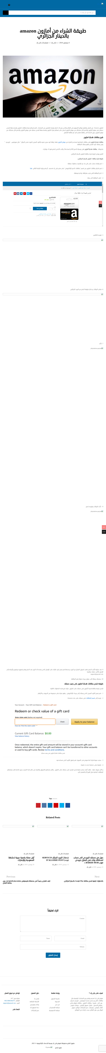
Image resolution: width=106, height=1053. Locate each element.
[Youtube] (11, 1016)
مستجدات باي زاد (42, 43)
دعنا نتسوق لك (34, 1008)
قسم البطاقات (90, 698)
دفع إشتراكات (35, 1010)
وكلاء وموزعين (34, 1005)
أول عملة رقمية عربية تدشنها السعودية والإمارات (21, 859)
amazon (55, 799)
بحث (6, 12)
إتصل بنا (36, 999)
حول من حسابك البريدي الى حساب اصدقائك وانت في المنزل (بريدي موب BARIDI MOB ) (88, 860)
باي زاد (53, 43)
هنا (31, 168)
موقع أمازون (62, 142)
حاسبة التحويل (55, 999)
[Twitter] (15, 1016)
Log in (4, 5)
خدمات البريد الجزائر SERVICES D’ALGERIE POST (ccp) (55, 859)
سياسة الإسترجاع (55, 1008)
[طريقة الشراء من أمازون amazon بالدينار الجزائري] (67, 805)
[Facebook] (19, 1016)
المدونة (57, 1002)
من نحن (57, 1005)
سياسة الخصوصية (54, 1010)
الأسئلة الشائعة (34, 1002)
